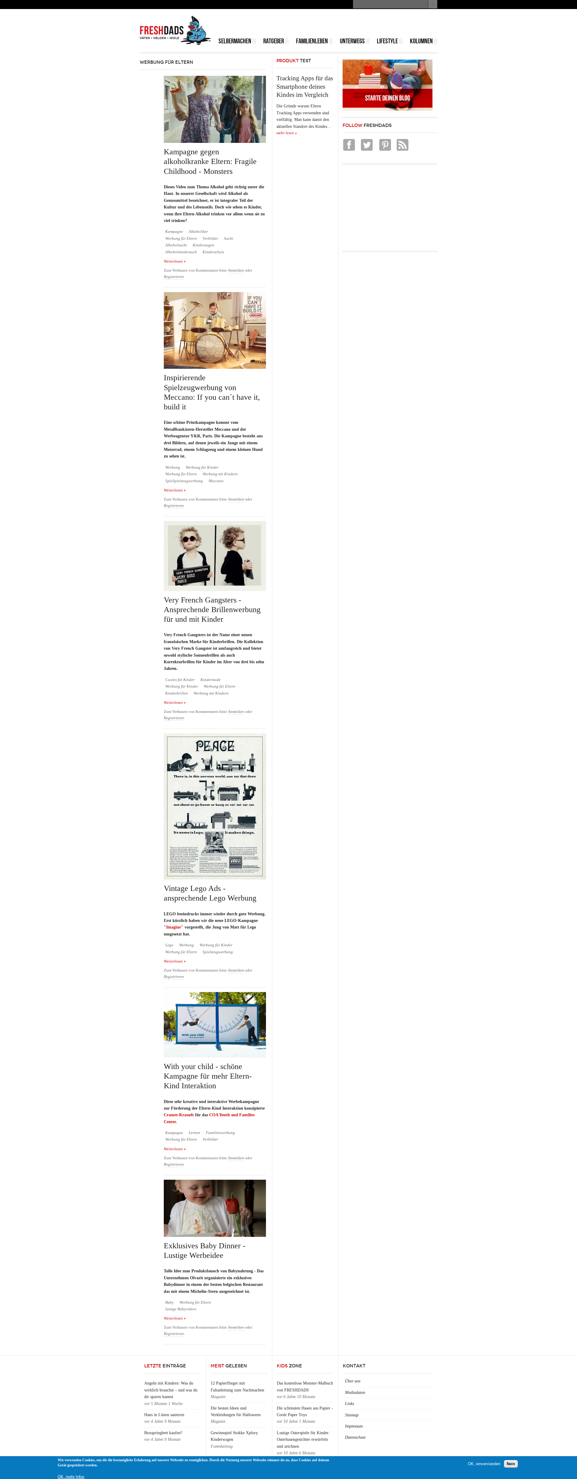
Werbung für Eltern (181, 238)
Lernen (194, 1133)
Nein (511, 1464)
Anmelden (236, 270)
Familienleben (312, 41)
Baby (169, 1302)
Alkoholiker (198, 232)
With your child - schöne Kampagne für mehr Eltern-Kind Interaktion (208, 1076)
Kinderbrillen (176, 693)
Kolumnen (421, 41)
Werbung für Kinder (202, 467)
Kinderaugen (203, 245)
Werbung (172, 467)
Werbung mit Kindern (220, 474)
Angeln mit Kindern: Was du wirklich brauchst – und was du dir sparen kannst (170, 1390)
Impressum (354, 1426)
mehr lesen (285, 133)
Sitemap (352, 1415)
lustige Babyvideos (180, 1309)
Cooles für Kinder (180, 680)
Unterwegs (352, 41)
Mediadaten (355, 1392)
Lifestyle (387, 41)
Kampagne (174, 232)
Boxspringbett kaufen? (163, 1433)
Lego (169, 945)
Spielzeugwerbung (218, 952)
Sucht (228, 238)
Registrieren (174, 277)
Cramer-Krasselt (179, 1115)
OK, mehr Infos (71, 1476)
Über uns (352, 1381)
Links (349, 1403)
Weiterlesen (175, 261)
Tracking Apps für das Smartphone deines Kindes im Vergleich (304, 86)
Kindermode (210, 680)
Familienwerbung (220, 1133)
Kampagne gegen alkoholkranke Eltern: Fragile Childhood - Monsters (210, 161)
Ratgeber (273, 41)
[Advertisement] (367, 24)
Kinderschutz (213, 252)
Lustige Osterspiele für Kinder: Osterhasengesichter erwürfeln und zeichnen (303, 1440)
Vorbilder (210, 238)
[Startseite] (175, 30)
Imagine (173, 927)
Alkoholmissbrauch (181, 252)
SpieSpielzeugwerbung (184, 481)
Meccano (216, 481)
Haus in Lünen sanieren (164, 1415)
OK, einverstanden (484, 1464)
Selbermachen (234, 41)
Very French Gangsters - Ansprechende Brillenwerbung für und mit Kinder (212, 610)
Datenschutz (355, 1437)
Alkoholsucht (176, 245)
